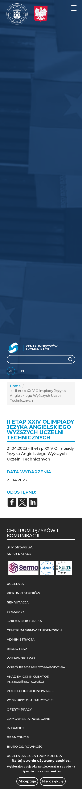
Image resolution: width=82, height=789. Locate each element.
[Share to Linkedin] (33, 502)
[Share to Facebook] (12, 502)
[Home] (17, 13)
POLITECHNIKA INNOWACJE (30, 691)
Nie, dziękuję (52, 781)
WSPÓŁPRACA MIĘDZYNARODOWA (36, 667)
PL (10, 371)
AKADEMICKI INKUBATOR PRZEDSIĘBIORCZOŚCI (28, 679)
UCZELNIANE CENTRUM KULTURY (34, 756)
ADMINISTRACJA (20, 639)
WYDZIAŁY (15, 612)
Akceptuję (27, 781)
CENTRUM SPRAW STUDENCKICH (34, 630)
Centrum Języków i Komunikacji (42, 348)
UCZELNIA (15, 584)
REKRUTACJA (18, 602)
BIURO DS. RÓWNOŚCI (25, 747)
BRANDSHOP (18, 737)
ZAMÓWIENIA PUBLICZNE (28, 719)
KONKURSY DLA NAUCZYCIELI (31, 700)
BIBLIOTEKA (17, 649)
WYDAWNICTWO (21, 658)
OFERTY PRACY (19, 709)
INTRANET (15, 728)
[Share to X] (22, 502)
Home (15, 386)
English (22, 372)
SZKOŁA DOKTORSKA (24, 621)
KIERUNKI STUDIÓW (23, 593)
